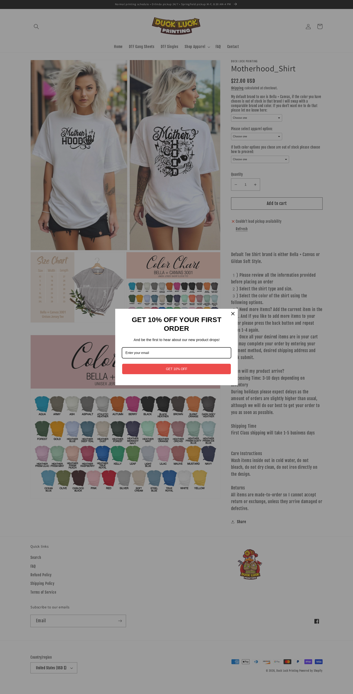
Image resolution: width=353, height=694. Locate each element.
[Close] (233, 314)
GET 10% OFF (176, 369)
